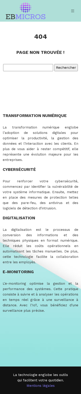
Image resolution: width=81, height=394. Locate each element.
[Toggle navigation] (73, 11)
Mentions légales (41, 386)
